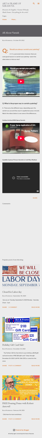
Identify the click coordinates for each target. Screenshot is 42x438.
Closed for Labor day (12, 291)
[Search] (34, 3)
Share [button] (35, 198)
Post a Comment (14, 365)
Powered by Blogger (22, 430)
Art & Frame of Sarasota (11, 4)
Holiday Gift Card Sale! (13, 344)
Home (4, 19)
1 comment (12, 307)
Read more (36, 307)
